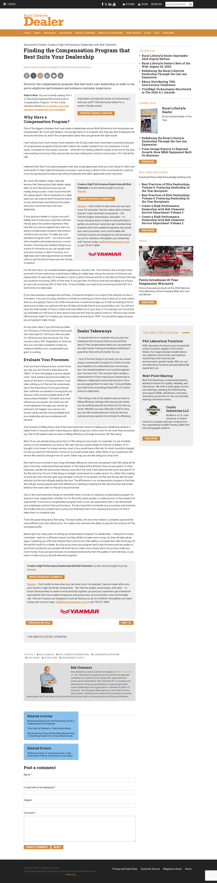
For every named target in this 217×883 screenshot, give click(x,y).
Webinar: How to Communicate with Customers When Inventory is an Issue (50, 754)
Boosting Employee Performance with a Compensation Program (51, 722)
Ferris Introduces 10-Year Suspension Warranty (158, 282)
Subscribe (168, 33)
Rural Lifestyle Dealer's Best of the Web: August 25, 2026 (166, 64)
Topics (11, 4)
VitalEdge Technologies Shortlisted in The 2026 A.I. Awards (166, 90)
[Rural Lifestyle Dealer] (149, 120)
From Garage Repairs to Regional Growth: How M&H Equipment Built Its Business (167, 152)
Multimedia (65, 33)
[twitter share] (33, 75)
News (37, 33)
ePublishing (70, 874)
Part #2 (126, 622)
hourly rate (50, 658)
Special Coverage (85, 33)
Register (156, 4)
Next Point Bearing (157, 376)
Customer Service (150, 869)
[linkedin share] (47, 75)
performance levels (73, 658)
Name (28, 774)
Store (147, 33)
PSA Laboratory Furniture (162, 341)
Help (156, 33)
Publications (133, 33)
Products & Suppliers (110, 33)
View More (147, 161)
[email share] (54, 75)
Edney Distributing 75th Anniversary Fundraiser (159, 83)
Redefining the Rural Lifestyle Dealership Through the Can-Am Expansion (164, 74)
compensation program (106, 654)
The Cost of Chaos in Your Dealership (49, 728)
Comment (30, 812)
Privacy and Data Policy (125, 869)
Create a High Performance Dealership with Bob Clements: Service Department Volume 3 (163, 209)
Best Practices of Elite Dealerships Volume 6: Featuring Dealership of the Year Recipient (166, 187)
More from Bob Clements (96, 199)
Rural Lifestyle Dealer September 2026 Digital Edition (165, 57)
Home (188, 869)
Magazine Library (172, 869)
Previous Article (39, 622)
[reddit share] (40, 75)
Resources (50, 33)
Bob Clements (33, 67)
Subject (28, 800)
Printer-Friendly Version (96, 113)
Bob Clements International (74, 654)
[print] (61, 75)
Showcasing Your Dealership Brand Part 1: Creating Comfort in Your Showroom (51, 734)
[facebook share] (27, 75)
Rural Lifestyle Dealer (174, 110)
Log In (144, 4)
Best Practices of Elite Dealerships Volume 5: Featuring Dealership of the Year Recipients (166, 198)
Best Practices (84, 67)
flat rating (34, 658)
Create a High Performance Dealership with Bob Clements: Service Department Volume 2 (163, 220)
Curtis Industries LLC (177, 409)
